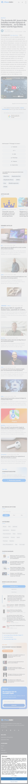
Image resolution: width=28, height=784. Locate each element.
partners (8, 758)
